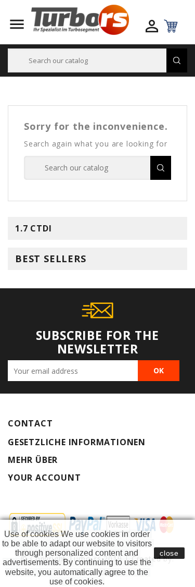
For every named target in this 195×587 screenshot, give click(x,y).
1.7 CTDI (33, 228)
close (169, 553)
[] (176, 60)
